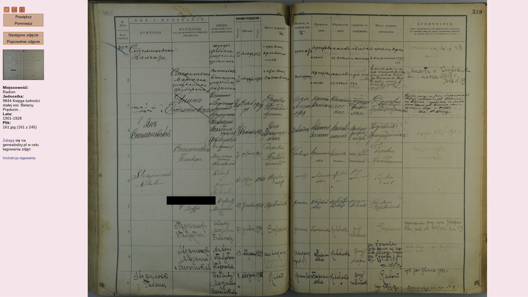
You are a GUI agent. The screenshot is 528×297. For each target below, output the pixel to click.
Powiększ (23, 17)
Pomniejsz (23, 23)
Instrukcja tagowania (19, 158)
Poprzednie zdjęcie (23, 41)
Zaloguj (8, 140)
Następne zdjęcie (23, 35)
